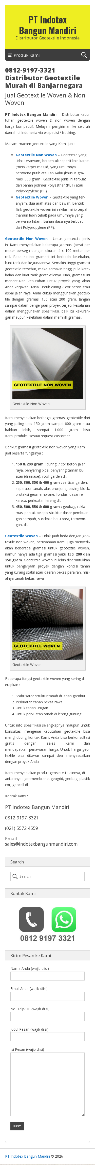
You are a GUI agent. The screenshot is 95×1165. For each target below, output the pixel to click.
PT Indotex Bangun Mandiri (47, 25)
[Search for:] (47, 876)
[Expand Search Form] (84, 55)
